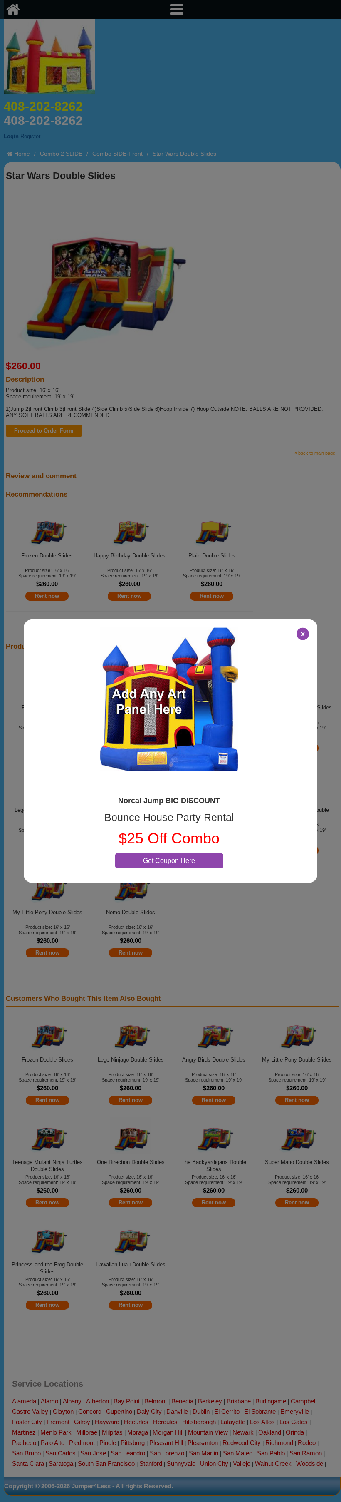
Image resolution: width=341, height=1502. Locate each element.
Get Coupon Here (169, 860)
